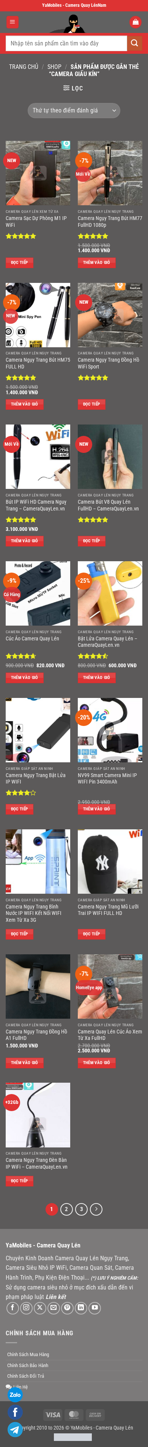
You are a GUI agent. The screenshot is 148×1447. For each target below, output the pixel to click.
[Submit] (134, 43)
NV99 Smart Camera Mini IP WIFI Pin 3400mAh (107, 778)
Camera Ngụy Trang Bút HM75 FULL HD (38, 363)
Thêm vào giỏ (96, 262)
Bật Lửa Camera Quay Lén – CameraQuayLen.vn (107, 641)
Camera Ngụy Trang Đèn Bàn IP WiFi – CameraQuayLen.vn (37, 1163)
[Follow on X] (40, 1308)
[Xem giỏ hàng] (135, 22)
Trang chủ (23, 66)
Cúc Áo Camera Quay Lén (32, 638)
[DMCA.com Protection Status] (73, 1437)
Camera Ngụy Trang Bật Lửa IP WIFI (36, 778)
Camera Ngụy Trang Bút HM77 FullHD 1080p (110, 221)
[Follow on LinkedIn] (81, 1308)
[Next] (96, 1209)
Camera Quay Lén (114, 1428)
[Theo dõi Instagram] (26, 1308)
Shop (54, 66)
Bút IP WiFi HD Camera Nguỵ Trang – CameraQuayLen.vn (36, 505)
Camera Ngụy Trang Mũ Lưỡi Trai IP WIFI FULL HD (108, 910)
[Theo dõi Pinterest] (67, 1308)
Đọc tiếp (19, 262)
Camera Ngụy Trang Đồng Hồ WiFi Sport (108, 363)
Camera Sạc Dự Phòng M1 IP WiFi (36, 221)
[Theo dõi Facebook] (12, 1308)
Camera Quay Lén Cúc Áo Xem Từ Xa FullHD (110, 1035)
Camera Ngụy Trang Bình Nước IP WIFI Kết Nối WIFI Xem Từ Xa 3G (33, 913)
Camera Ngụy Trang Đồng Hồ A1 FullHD (36, 1035)
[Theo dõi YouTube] (94, 1308)
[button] (12, 22)
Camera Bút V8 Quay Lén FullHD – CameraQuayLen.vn (108, 505)
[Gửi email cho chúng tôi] (53, 1308)
